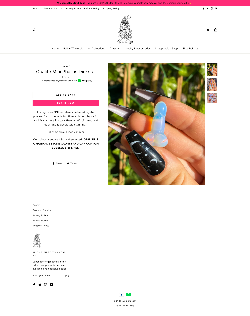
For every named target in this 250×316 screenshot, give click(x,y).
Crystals (115, 48)
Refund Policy (91, 8)
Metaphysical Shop (166, 48)
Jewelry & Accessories (137, 48)
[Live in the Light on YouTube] (51, 284)
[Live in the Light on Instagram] (45, 284)
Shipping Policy (111, 8)
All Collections (96, 48)
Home (55, 48)
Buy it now (65, 103)
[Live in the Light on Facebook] (34, 284)
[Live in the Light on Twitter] (40, 284)
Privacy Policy (73, 8)
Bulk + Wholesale (73, 48)
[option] (125, 3)
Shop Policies (190, 48)
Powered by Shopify (125, 306)
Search (36, 8)
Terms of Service (53, 8)
